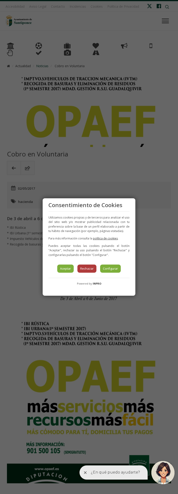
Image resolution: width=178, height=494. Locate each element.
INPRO (97, 283)
